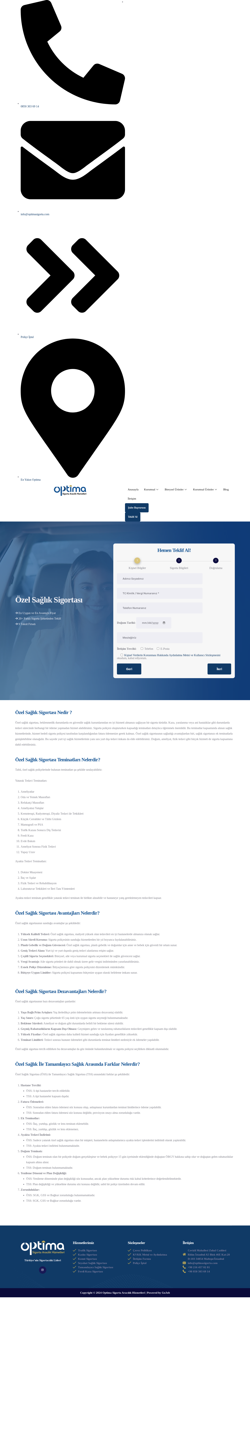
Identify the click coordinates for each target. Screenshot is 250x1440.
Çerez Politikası (142, 1250)
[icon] (42, 1270)
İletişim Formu (142, 1258)
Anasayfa (133, 489)
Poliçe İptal (139, 1263)
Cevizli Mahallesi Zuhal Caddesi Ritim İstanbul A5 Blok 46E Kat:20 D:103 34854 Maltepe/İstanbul (209, 1254)
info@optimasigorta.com (203, 1263)
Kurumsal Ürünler (203, 489)
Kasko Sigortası (87, 1254)
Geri (129, 669)
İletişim (132, 498)
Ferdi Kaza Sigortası (90, 1271)
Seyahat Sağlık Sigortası (92, 1263)
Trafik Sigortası (87, 1250)
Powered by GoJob (158, 1292)
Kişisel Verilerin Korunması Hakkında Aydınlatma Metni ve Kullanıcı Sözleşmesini (172, 655)
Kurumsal (149, 489)
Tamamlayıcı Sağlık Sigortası (95, 1267)
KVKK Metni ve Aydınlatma (150, 1254)
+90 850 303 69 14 (199, 1271)
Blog (226, 489)
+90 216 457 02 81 (199, 1267)
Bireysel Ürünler (174, 489)
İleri (219, 669)
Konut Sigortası (87, 1258)
